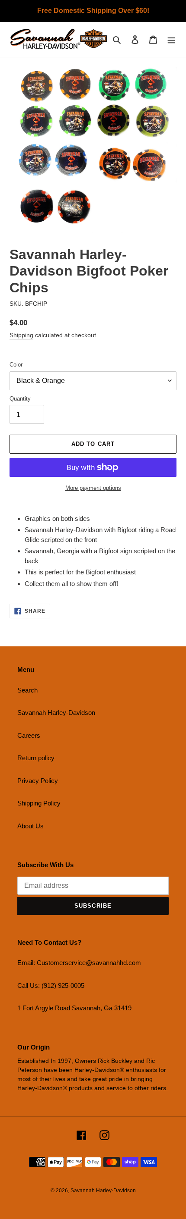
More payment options (93, 488)
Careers (28, 735)
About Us (30, 826)
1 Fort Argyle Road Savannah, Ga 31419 (74, 1008)
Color (16, 364)
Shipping (21, 335)
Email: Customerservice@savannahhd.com (79, 962)
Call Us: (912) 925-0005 (50, 985)
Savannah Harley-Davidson (56, 712)
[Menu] (171, 39)
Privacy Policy (37, 780)
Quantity (20, 398)
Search (27, 690)
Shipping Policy (39, 803)
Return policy (36, 757)
